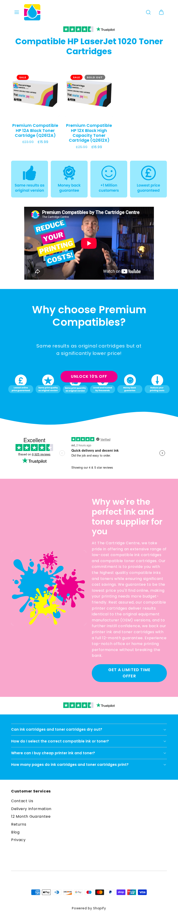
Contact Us (22, 801)
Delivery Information (31, 808)
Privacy (18, 839)
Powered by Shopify (89, 908)
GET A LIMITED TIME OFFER (129, 673)
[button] (16, 12)
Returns (18, 824)
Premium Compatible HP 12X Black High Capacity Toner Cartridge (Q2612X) (89, 132)
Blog (15, 832)
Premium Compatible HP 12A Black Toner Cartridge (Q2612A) (35, 130)
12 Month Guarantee (31, 816)
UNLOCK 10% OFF (89, 376)
